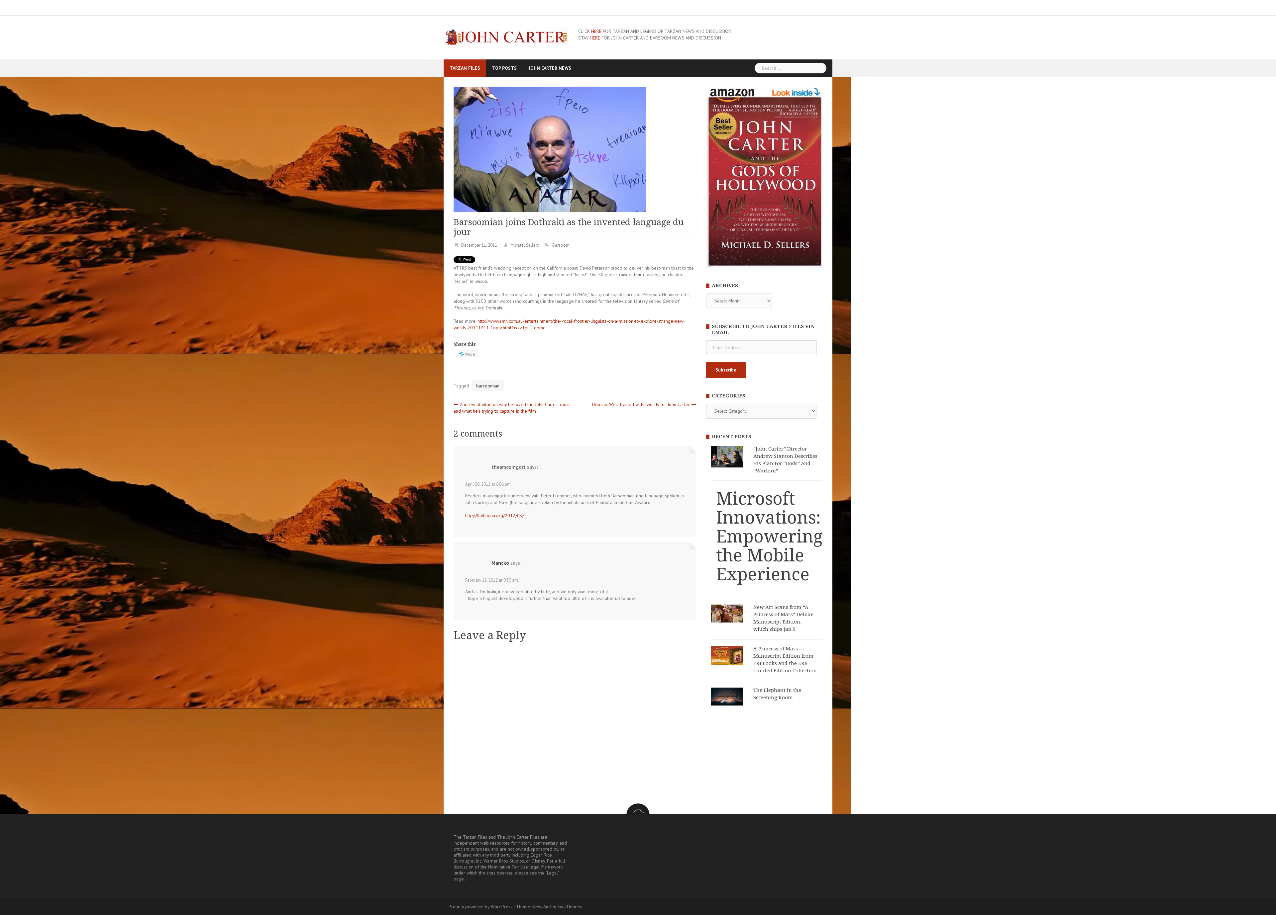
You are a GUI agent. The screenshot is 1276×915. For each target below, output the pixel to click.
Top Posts (504, 68)
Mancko (500, 563)
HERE (596, 31)
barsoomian (487, 386)
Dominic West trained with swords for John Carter (641, 404)
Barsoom (561, 245)
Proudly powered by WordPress (480, 907)
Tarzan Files (465, 68)
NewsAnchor (544, 907)
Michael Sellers (524, 245)
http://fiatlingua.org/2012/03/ (494, 516)
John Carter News (550, 68)
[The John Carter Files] (506, 36)
